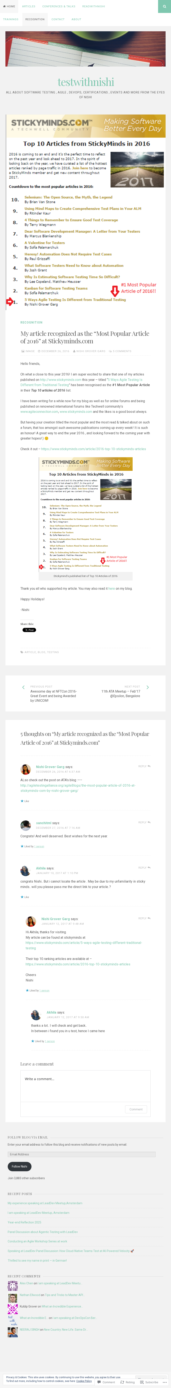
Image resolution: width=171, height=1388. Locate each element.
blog (41, 652)
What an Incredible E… (34, 1318)
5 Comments (122, 351)
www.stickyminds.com (76, 412)
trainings (11, 19)
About (76, 19)
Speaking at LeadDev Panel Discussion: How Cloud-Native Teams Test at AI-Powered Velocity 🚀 (71, 1251)
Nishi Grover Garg (91, 351)
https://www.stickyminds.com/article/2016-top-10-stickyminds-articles (93, 449)
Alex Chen (26, 1283)
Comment (136, 1109)
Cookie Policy (84, 1381)
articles (28, 6)
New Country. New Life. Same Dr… (66, 1329)
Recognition (35, 19)
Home (11, 6)
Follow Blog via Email (28, 1137)
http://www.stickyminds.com (60, 380)
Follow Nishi (19, 1166)
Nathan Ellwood (30, 1295)
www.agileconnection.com (39, 412)
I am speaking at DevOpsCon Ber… (75, 1318)
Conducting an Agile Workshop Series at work (37, 1241)
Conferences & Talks (58, 6)
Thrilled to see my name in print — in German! (37, 1260)
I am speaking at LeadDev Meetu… (60, 1283)
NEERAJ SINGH (29, 1329)
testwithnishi (85, 82)
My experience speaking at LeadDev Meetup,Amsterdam (45, 1203)
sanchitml (43, 823)
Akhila (41, 868)
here (111, 589)
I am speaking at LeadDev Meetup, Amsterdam (38, 1212)
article (30, 652)
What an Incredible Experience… (62, 1306)
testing (53, 652)
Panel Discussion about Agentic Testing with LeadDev (43, 1232)
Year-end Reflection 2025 (24, 1222)
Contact (58, 19)
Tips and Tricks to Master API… (65, 1295)
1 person (39, 846)
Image (30, 351)
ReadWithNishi (93, 6)
